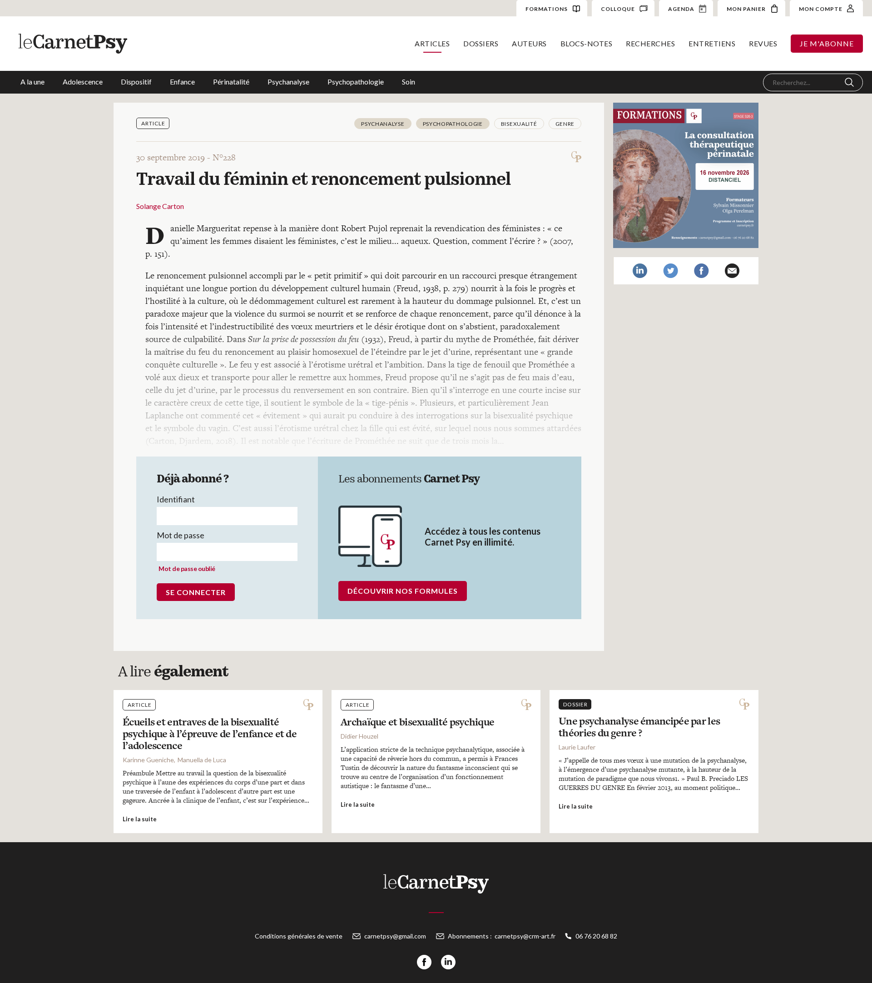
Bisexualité (519, 123)
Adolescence (83, 81)
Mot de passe (180, 535)
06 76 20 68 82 (596, 936)
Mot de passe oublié (187, 568)
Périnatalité (231, 81)
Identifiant (176, 499)
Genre (565, 123)
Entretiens (712, 43)
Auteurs (529, 43)
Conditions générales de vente (298, 936)
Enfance (182, 81)
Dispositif (136, 81)
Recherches (650, 43)
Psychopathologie (355, 81)
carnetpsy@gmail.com (395, 936)
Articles (432, 43)
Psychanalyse (288, 81)
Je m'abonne (827, 43)
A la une (32, 81)
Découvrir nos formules (402, 590)
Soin (408, 81)
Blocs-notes (586, 43)
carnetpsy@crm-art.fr (525, 936)
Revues (763, 43)
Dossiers (480, 43)
